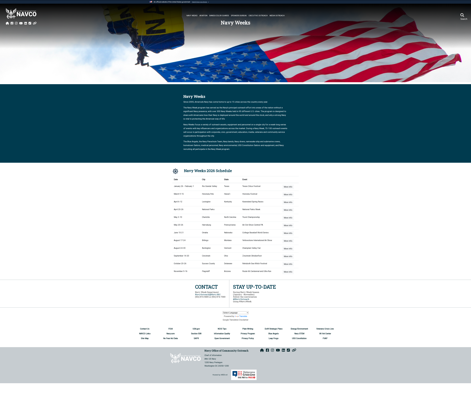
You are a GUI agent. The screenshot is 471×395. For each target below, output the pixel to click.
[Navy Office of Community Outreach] (21, 13)
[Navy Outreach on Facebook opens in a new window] (12, 23)
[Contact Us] (30, 23)
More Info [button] (288, 187)
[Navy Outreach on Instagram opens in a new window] (16, 23)
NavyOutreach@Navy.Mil (207, 294)
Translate (243, 316)
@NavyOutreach (241, 299)
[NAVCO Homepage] (7, 23)
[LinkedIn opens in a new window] (25, 23)
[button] (200, 2)
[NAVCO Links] (35, 23)
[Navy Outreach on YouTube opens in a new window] (21, 23)
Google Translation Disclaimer (235, 320)
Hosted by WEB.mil (220, 375)
